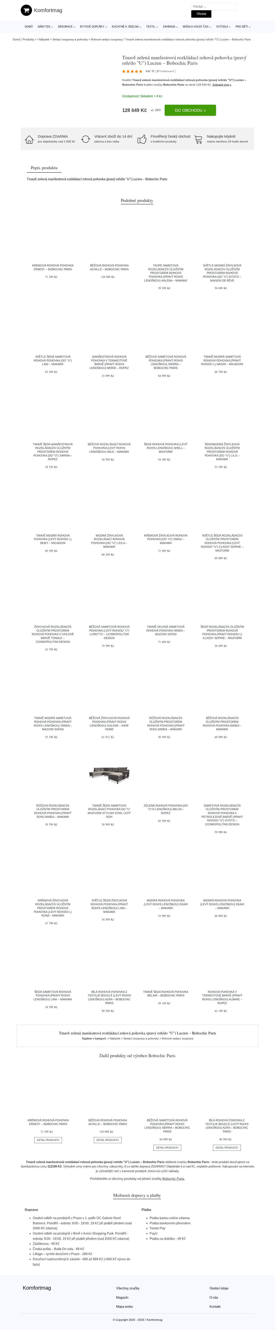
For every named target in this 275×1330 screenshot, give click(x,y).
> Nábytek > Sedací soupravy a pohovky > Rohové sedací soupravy (79, 39)
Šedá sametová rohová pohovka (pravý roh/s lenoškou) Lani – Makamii (52, 995)
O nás (214, 1297)
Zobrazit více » (221, 84)
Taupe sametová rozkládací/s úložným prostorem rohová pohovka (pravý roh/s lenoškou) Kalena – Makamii (165, 273)
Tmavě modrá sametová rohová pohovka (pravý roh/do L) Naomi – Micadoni (222, 360)
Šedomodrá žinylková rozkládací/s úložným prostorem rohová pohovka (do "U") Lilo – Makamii (222, 452)
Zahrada (169, 26)
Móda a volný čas (196, 26)
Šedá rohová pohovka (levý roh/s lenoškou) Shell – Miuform (165, 448)
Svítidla (222, 26)
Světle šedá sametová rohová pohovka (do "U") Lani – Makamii (53, 360)
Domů (29, 26)
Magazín (122, 1297)
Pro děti (242, 26)
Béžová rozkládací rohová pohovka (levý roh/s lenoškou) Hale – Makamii (109, 448)
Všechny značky (128, 1288)
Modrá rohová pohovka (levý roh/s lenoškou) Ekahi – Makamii (166, 904)
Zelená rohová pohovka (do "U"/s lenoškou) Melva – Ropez (166, 809)
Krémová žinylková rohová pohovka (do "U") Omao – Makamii (165, 539)
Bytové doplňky (92, 26)
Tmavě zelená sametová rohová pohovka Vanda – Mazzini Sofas (165, 630)
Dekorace (65, 26)
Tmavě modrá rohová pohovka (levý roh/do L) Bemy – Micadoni (53, 539)
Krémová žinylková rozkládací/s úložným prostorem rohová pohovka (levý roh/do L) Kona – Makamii (53, 908)
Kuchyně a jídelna (125, 26)
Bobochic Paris (173, 84)
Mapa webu (124, 1306)
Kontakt (215, 1306)
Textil (150, 26)
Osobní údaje (219, 1288)
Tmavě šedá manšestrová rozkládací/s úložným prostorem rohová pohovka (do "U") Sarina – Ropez (53, 452)
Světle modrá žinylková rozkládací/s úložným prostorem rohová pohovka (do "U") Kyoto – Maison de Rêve (222, 273)
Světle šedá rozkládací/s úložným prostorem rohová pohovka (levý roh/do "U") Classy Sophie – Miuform (222, 543)
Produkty (28, 39)
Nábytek (44, 26)
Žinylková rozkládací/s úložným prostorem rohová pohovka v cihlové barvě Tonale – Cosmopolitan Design (53, 634)
